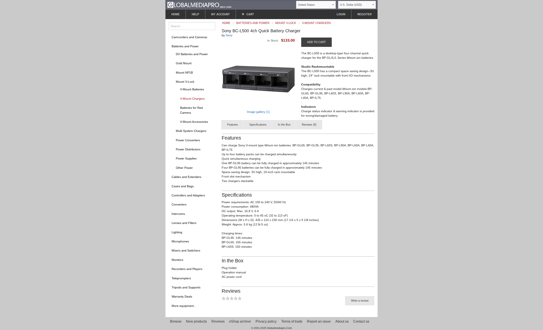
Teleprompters (181, 278)
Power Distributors (188, 149)
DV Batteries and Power (192, 54)
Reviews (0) (309, 124)
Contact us (361, 321)
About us (342, 321)
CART (250, 14)
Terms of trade (291, 321)
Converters (179, 204)
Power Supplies (186, 158)
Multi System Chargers (191, 131)
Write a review (359, 300)
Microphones (180, 241)
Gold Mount (184, 63)
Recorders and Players (187, 269)
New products (196, 321)
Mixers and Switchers (186, 250)
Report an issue (319, 321)
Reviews (218, 321)
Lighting (177, 232)
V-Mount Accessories (194, 121)
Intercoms (178, 213)
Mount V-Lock (185, 81)
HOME (175, 14)
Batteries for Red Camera (191, 110)
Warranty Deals (182, 296)
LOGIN (341, 14)
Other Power (184, 167)
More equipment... (184, 306)
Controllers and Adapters (188, 195)
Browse (176, 321)
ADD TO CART (316, 42)
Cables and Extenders (186, 177)
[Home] (199, 4)
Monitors (177, 259)
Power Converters (188, 140)
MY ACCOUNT (220, 14)
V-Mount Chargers (192, 98)
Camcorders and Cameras (189, 37)
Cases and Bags (183, 186)
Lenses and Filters (184, 223)
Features (232, 124)
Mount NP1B (184, 72)
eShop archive (240, 321)
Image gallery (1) (258, 111)
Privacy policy (266, 321)
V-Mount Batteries (192, 89)
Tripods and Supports (186, 287)
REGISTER (364, 14)
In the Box (284, 124)
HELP (195, 14)
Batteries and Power (185, 46)
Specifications (258, 124)
